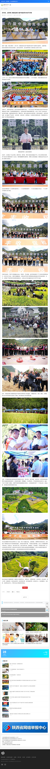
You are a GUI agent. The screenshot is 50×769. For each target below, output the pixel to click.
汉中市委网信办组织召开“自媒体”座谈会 (34, 643)
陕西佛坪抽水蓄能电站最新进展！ (15, 708)
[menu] (10, 4)
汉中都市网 (28, 757)
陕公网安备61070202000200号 (15, 761)
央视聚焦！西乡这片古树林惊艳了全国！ (34, 632)
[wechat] (2, 764)
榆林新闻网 (3, 757)
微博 (9, 591)
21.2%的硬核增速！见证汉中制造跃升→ (10, 632)
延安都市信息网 (9, 757)
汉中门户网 (10, 759)
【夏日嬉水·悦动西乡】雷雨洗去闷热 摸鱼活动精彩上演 (19, 713)
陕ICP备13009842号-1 (5, 761)
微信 (19, 591)
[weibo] (5, 764)
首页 (2, 8)
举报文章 (25, 587)
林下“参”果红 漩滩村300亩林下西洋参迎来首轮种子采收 (20, 697)
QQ (13, 591)
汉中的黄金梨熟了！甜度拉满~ (15, 674)
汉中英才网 (34, 757)
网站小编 (3, 15)
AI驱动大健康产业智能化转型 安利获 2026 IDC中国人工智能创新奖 (22, 691)
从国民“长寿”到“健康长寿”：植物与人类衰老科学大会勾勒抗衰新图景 (22, 685)
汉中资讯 (5, 8)
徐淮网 (15, 757)
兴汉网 (23, 757)
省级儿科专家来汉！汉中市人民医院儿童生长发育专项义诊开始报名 (13, 644)
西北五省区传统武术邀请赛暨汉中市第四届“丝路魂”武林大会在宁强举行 (22, 680)
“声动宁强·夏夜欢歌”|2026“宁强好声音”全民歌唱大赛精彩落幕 (21, 702)
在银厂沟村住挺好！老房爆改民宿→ (16, 663)
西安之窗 (19, 757)
